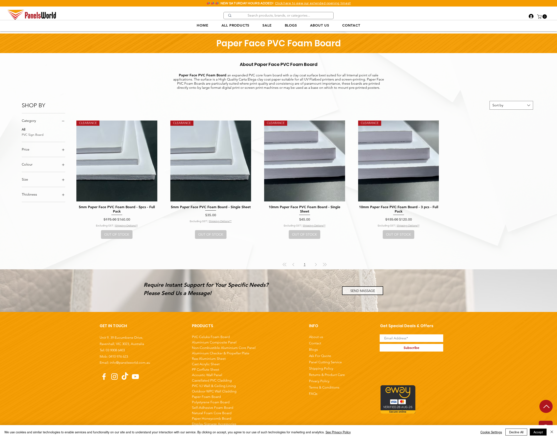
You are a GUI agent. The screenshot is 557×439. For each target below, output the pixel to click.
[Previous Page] (293, 264)
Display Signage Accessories (214, 424)
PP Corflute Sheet (205, 369)
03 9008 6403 (115, 350)
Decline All (516, 432)
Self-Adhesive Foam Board (212, 407)
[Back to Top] (546, 406)
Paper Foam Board (206, 397)
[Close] (551, 432)
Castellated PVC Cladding (212, 380)
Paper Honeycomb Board (211, 418)
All (23, 129)
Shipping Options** (126, 225)
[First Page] (284, 264)
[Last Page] (324, 264)
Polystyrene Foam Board (211, 402)
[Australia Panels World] (104, 376)
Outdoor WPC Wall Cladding (214, 391)
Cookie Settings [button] (491, 432)
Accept (538, 432)
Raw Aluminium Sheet (209, 359)
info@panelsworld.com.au (130, 362)
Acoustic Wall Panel (207, 375)
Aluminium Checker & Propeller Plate (215, 353)
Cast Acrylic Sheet (206, 364)
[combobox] (511, 105)
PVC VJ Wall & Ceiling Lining (214, 386)
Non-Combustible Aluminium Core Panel (215, 348)
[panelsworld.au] (114, 376)
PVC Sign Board (33, 135)
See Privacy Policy (338, 432)
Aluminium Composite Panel (214, 342)
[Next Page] (316, 264)
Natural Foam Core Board (212, 413)
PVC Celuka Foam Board (211, 337)
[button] (542, 16)
